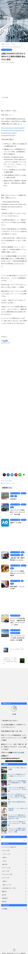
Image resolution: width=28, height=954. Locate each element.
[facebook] (8, 474)
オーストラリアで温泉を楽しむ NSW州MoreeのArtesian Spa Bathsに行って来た (17, 816)
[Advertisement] (14, 79)
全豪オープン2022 (16, 522)
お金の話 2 (13, 499)
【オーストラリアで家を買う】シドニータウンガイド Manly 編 (17, 512)
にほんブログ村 (5, 342)
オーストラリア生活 (7, 480)
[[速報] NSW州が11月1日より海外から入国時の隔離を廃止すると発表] (12, 474)
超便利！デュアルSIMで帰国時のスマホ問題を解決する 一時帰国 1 (17, 782)
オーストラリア (6, 483)
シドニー (12, 483)
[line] (19, 474)
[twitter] (4, 474)
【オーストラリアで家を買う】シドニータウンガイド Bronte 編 (17, 789)
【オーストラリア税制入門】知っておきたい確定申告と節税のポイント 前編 (17, 830)
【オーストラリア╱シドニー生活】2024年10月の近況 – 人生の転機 (17, 638)
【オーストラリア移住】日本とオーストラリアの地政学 (17, 573)
